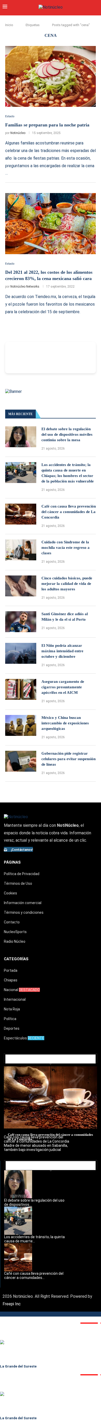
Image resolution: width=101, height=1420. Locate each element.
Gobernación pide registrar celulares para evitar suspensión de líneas (68, 758)
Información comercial (22, 903)
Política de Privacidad (21, 874)
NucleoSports (15, 932)
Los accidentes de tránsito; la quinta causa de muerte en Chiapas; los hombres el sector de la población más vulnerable (67, 473)
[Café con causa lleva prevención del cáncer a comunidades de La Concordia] (20, 514)
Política (10, 1019)
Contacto (12, 922)
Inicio (9, 25)
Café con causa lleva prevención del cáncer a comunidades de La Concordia (68, 511)
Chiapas (10, 980)
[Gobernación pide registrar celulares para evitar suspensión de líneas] (20, 761)
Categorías (16, 959)
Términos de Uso (18, 883)
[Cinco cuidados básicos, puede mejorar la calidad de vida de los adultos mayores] (20, 585)
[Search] (95, 7)
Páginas (12, 862)
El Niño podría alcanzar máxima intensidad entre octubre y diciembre (62, 651)
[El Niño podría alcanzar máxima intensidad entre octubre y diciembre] (20, 653)
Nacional (22, 990)
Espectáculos (24, 1038)
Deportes (11, 1028)
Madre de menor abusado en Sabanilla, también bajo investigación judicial (36, 1147)
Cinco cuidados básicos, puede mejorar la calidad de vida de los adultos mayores (66, 583)
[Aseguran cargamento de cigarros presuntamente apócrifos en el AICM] (20, 689)
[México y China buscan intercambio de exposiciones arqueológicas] (20, 725)
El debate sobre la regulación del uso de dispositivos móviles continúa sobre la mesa (66, 434)
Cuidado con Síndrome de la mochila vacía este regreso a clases (65, 547)
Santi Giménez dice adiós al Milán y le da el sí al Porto (64, 616)
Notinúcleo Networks (24, 286)
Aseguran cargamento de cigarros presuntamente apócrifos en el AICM (62, 687)
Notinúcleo (17, 133)
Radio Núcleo (14, 941)
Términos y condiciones (24, 912)
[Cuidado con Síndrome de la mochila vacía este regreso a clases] (20, 549)
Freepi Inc (12, 1303)
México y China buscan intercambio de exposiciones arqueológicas (65, 723)
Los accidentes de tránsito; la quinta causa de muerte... (34, 1239)
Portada (10, 970)
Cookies (10, 893)
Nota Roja (12, 1009)
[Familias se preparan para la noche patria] (50, 76)
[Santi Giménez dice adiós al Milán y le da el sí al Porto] (20, 621)
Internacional (15, 999)
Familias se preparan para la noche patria (47, 124)
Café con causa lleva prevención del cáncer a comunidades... (33, 1275)
